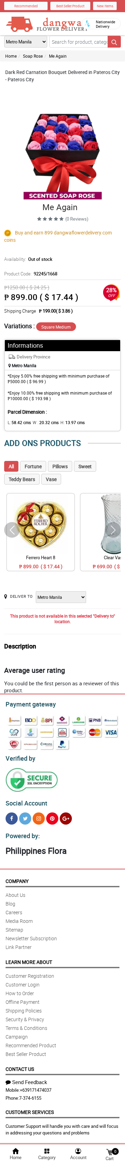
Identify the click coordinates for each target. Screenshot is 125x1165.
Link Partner (19, 947)
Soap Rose (33, 56)
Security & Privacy (25, 1019)
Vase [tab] (51, 479)
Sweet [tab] (85, 466)
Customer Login (23, 984)
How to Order (20, 993)
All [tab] (11, 466)
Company (17, 881)
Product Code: (30, 274)
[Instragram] (39, 818)
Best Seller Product (70, 5)
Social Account (26, 803)
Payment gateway (31, 704)
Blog (10, 903)
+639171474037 (35, 1090)
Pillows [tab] (60, 466)
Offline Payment (23, 1002)
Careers (14, 912)
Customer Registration (30, 976)
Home (11, 56)
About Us (15, 895)
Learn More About (29, 962)
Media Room (19, 921)
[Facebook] (12, 818)
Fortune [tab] (33, 466)
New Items (105, 5)
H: (72, 422)
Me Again (58, 56)
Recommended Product (31, 1045)
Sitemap (14, 929)
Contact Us (20, 1069)
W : (46, 422)
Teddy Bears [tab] (22, 479)
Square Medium (56, 327)
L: (19, 422)
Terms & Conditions (26, 1028)
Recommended (26, 5)
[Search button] (114, 42)
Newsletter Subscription (31, 938)
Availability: (28, 259)
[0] (109, 1151)
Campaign (17, 1036)
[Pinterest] (52, 818)
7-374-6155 (30, 1098)
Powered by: (23, 836)
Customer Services (30, 1112)
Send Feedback (29, 1082)
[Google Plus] (66, 818)
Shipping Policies (24, 1010)
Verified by (20, 758)
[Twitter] (25, 818)
